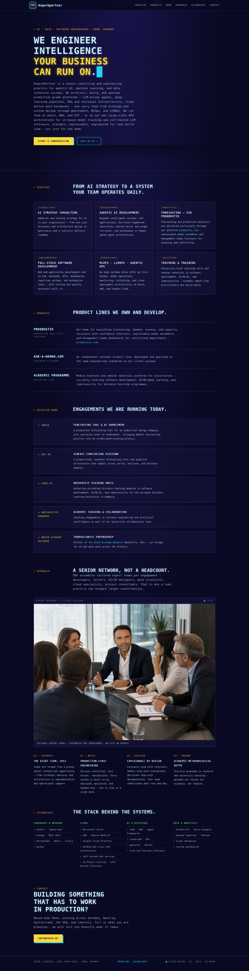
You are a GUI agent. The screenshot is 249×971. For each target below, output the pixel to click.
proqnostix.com (188, 230)
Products (156, 5)
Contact (214, 5)
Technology (198, 5)
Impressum (123, 961)
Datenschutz (140, 961)
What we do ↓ (89, 141)
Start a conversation (53, 141)
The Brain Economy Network (105, 542)
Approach (181, 5)
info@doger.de (48, 938)
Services (141, 5)
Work (169, 5)
